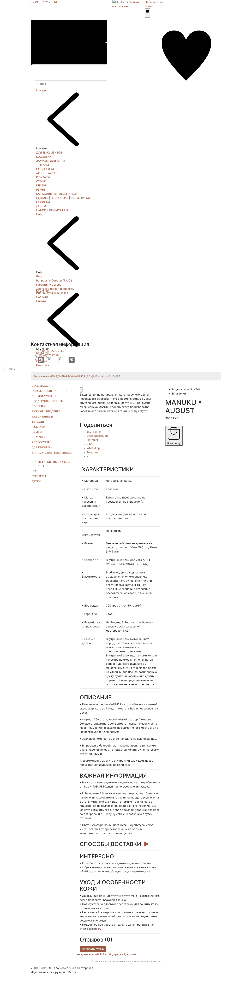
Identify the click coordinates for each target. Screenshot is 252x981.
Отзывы (41, 361)
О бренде (42, 357)
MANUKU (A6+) (83, 376)
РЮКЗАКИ (43, 177)
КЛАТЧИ (41, 185)
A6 (97, 954)
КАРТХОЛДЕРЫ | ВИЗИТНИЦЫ (56, 193)
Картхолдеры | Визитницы (52, 452)
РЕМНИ (41, 189)
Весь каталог (42, 376)
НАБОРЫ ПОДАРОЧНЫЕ (52, 210)
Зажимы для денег (46, 411)
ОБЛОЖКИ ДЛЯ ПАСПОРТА (50, 390)
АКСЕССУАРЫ (45, 173)
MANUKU (106, 954)
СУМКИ (41, 181)
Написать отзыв (93, 949)
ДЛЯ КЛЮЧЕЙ (41, 447)
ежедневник (85, 954)
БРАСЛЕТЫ (39, 476)
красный (119, 954)
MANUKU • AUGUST (106, 376)
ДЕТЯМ (41, 206)
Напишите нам (155, 2)
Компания (42, 290)
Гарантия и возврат (49, 284)
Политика (42, 365)
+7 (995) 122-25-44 (44, 2)
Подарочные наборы (47, 401)
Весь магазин (42, 385)
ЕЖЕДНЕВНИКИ (47, 169)
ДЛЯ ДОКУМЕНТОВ (49, 152)
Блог (39, 276)
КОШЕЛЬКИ (43, 156)
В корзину (174, 443)
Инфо (39, 214)
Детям (36, 481)
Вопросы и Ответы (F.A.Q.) (54, 280)
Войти (149, 6)
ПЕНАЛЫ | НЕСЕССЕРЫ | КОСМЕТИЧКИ (63, 197)
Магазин (41, 90)
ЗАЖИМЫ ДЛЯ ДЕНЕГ (51, 160)
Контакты (42, 353)
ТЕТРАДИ (42, 165)
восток (131, 954)
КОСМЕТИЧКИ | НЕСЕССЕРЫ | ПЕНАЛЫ (51, 463)
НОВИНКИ (43, 202)
